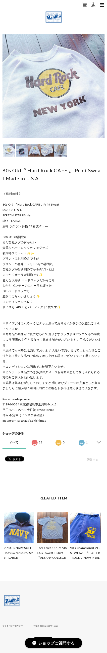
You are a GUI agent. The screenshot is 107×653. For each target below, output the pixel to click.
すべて (14, 442)
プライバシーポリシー (12, 625)
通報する (92, 459)
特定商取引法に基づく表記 (46, 625)
